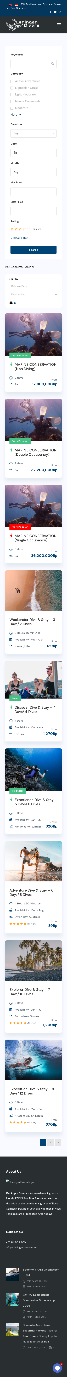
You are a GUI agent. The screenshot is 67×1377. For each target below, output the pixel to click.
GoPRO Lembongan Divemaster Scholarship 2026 (39, 1300)
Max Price (16, 202)
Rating (14, 221)
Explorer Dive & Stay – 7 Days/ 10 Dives (29, 991)
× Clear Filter (19, 238)
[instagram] (60, 11)
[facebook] (50, 11)
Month (14, 163)
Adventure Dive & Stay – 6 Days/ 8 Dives (31, 892)
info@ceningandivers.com (21, 1247)
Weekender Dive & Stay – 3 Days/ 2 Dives (32, 621)
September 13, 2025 (37, 1311)
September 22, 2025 (37, 1281)
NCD (55, 1347)
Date (13, 143)
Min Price (16, 182)
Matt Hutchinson (36, 1286)
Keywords (16, 54)
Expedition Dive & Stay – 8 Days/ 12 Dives (31, 1091)
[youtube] (55, 11)
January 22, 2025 (36, 1347)
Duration (16, 124)
